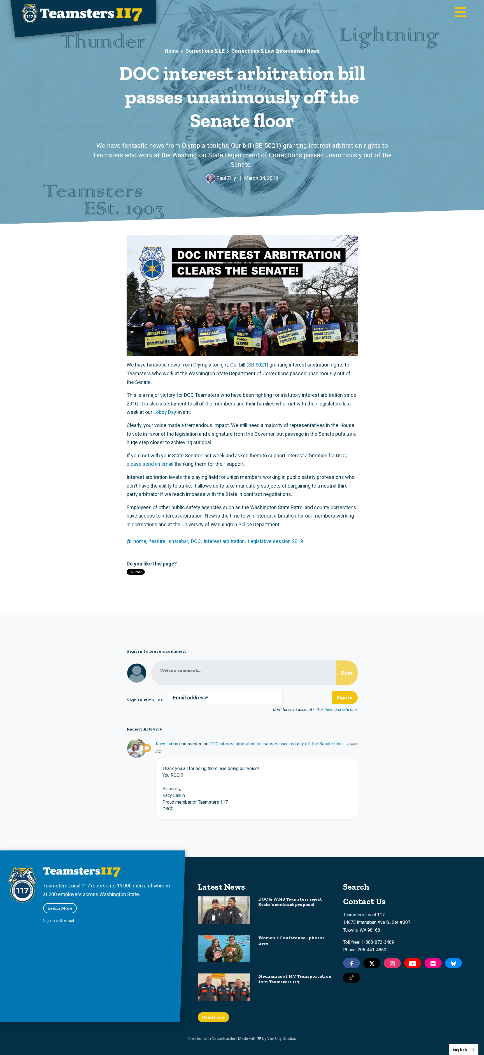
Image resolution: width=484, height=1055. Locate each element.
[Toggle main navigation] (460, 13)
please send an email (150, 464)
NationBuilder (224, 1038)
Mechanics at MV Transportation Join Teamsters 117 (295, 978)
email (69, 920)
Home (172, 51)
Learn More (60, 908)
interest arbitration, (225, 541)
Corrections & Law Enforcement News (275, 51)
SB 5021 (257, 365)
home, (140, 541)
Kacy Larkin (167, 743)
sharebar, (179, 541)
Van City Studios (281, 1038)
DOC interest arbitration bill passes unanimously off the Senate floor (276, 743)
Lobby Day (164, 412)
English (459, 1049)
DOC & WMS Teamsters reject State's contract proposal (290, 901)
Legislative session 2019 (275, 541)
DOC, (196, 541)
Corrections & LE (205, 51)
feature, (157, 541)
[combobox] (463, 1049)
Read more (213, 1017)
